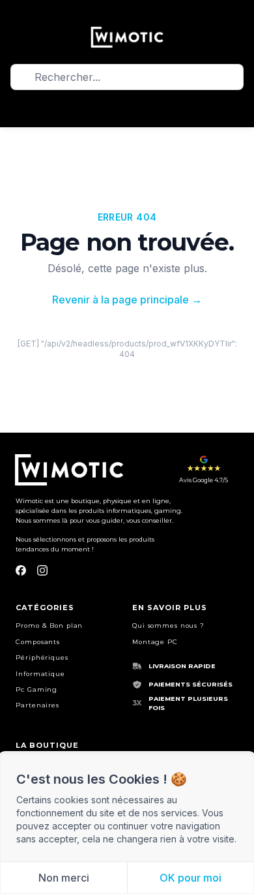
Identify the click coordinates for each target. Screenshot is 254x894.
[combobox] (127, 77)
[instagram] (42, 570)
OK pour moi (190, 877)
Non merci (63, 877)
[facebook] (21, 570)
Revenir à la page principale (127, 299)
